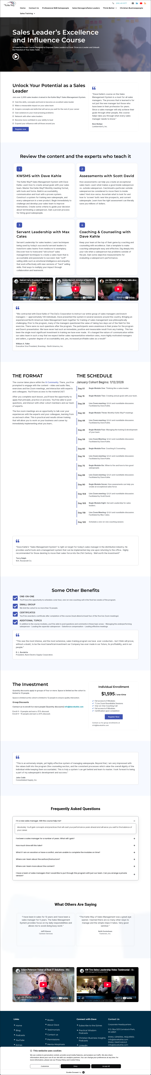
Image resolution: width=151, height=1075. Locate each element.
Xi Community (51, 382)
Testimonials (53, 1030)
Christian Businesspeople (131, 8)
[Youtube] (141, 3)
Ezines (19, 1045)
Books (50, 1020)
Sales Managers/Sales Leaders (86, 8)
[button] (109, 8)
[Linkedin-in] (137, 3)
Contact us (52, 1034)
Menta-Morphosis (56, 1044)
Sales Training (26, 13)
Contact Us (34, 8)
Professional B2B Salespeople (55, 8)
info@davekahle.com (74, 707)
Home (23, 8)
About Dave (53, 1025)
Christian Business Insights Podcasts (92, 1039)
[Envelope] (132, 3)
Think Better (109, 8)
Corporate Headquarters (119, 1024)
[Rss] (145, 3)
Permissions (53, 1039)
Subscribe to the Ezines (90, 1025)
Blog (18, 1030)
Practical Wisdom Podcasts (87, 1031)
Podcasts (20, 1035)
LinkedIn (83, 1045)
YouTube (20, 1040)
